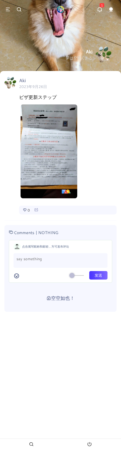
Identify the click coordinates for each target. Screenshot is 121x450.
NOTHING (48, 232)
